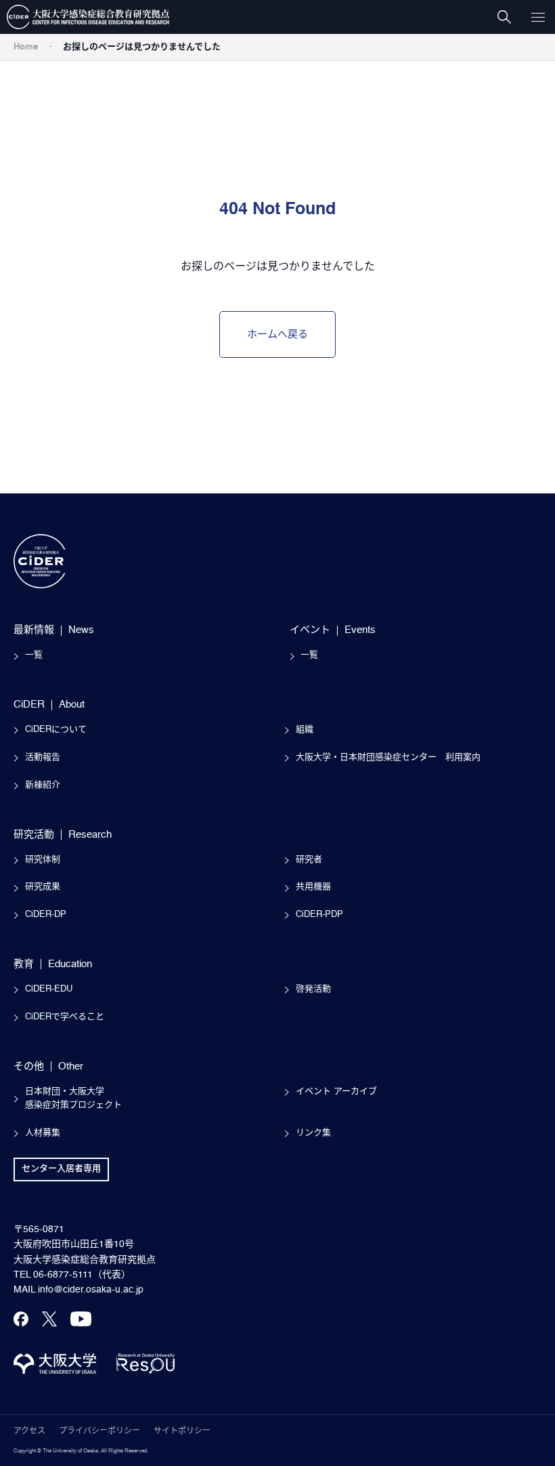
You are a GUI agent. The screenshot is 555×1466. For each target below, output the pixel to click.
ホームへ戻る (277, 334)
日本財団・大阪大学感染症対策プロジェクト (73, 1098)
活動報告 (42, 757)
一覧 (34, 655)
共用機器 (313, 886)
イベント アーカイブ (336, 1091)
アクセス (29, 1431)
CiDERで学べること (64, 1017)
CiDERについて (56, 729)
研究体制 (42, 859)
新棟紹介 (42, 785)
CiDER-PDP (319, 914)
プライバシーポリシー (99, 1431)
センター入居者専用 (61, 1168)
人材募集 (42, 1132)
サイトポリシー (182, 1431)
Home (26, 47)
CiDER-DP (45, 914)
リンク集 (313, 1132)
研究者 (309, 859)
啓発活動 (313, 989)
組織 (304, 729)
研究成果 (42, 886)
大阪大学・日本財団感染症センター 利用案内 (388, 757)
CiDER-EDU (48, 989)
